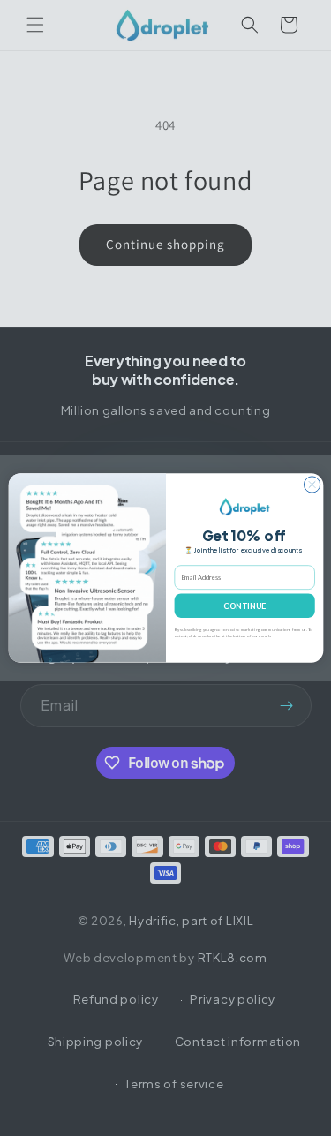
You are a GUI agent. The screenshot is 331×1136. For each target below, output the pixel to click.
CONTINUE (244, 606)
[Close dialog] (312, 485)
